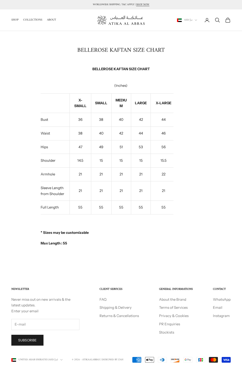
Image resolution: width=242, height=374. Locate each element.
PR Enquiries (169, 324)
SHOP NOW (142, 4)
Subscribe (27, 340)
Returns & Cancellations (119, 315)
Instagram (221, 315)
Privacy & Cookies (174, 315)
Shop (14, 20)
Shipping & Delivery (115, 307)
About (51, 20)
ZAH (120, 359)
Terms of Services (173, 307)
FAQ (103, 299)
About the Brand (172, 299)
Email (217, 307)
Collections (32, 20)
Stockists (166, 332)
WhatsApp (222, 299)
